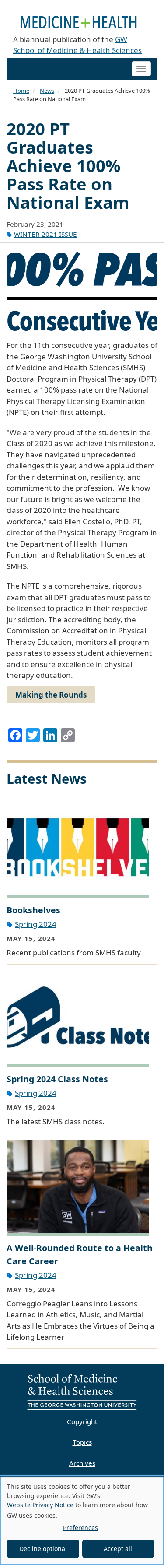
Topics (82, 1442)
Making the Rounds (51, 695)
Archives (82, 1463)
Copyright (82, 1421)
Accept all (118, 1548)
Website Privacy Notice (40, 1505)
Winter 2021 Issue (45, 234)
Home (21, 91)
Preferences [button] (80, 1527)
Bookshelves (33, 910)
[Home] (78, 17)
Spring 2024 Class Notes (57, 1079)
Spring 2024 (35, 924)
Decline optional (43, 1548)
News (47, 91)
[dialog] (82, 1521)
